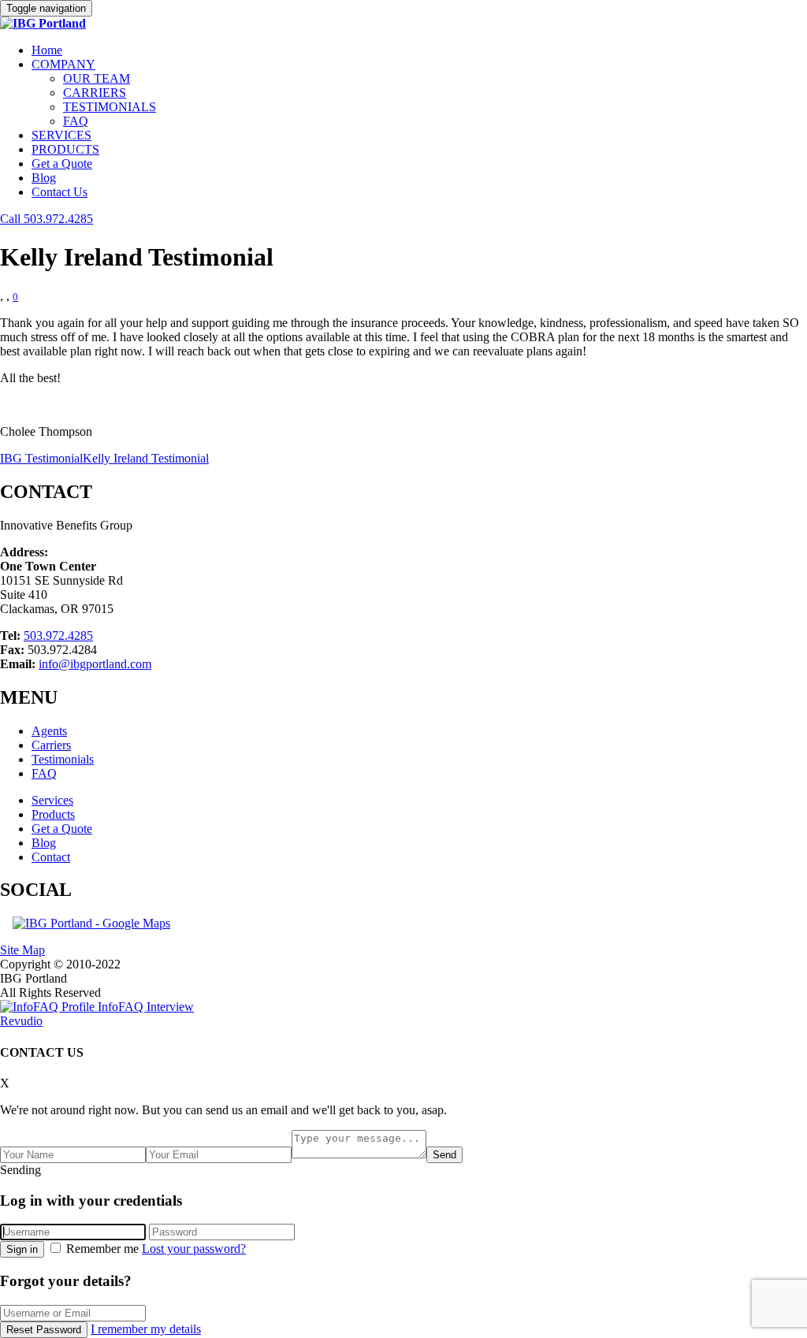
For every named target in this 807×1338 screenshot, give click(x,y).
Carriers (51, 745)
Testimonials (63, 759)
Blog (44, 177)
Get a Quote (62, 163)
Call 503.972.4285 (46, 218)
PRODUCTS (65, 149)
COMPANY (63, 64)
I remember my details (146, 1329)
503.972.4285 (58, 635)
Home (47, 50)
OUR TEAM (96, 78)
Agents (49, 731)
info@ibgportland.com (95, 664)
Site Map (22, 950)
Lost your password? (194, 1248)
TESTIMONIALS (109, 106)
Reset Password (43, 1330)
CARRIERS (94, 92)
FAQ (75, 121)
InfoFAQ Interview (144, 1006)
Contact (51, 857)
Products (53, 814)
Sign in (22, 1249)
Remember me (102, 1248)
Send (444, 1155)
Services (52, 800)
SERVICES (61, 135)
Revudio (21, 1021)
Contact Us (59, 192)
